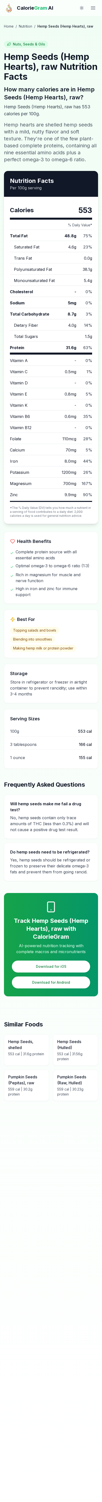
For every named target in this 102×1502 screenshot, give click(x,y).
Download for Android (51, 982)
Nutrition (25, 26)
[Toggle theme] (81, 7)
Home (9, 26)
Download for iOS (51, 966)
